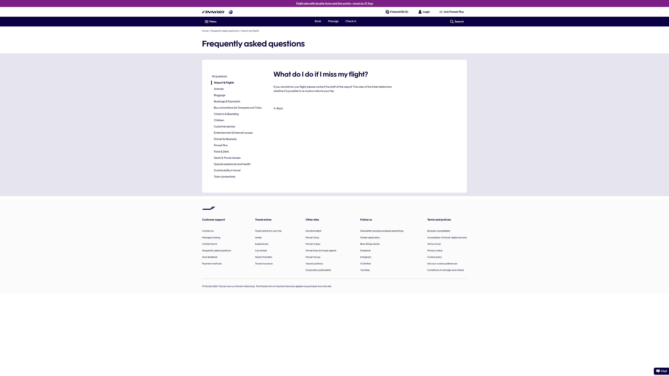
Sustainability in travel (227, 170)
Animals (219, 89)
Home (205, 30)
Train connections (224, 176)
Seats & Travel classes (227, 157)
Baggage (219, 95)
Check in (350, 21)
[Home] (213, 12)
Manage (333, 21)
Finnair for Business (225, 139)
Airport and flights (250, 30)
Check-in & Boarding (226, 114)
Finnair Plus (221, 145)
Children (219, 120)
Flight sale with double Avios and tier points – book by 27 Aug (334, 3)
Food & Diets (221, 151)
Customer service (224, 126)
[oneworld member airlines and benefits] (231, 12)
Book (318, 21)
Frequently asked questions (225, 30)
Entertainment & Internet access (233, 132)
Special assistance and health (232, 164)
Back (279, 108)
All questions (219, 76)
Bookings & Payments (227, 101)
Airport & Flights (222, 83)
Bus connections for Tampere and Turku (238, 107)
